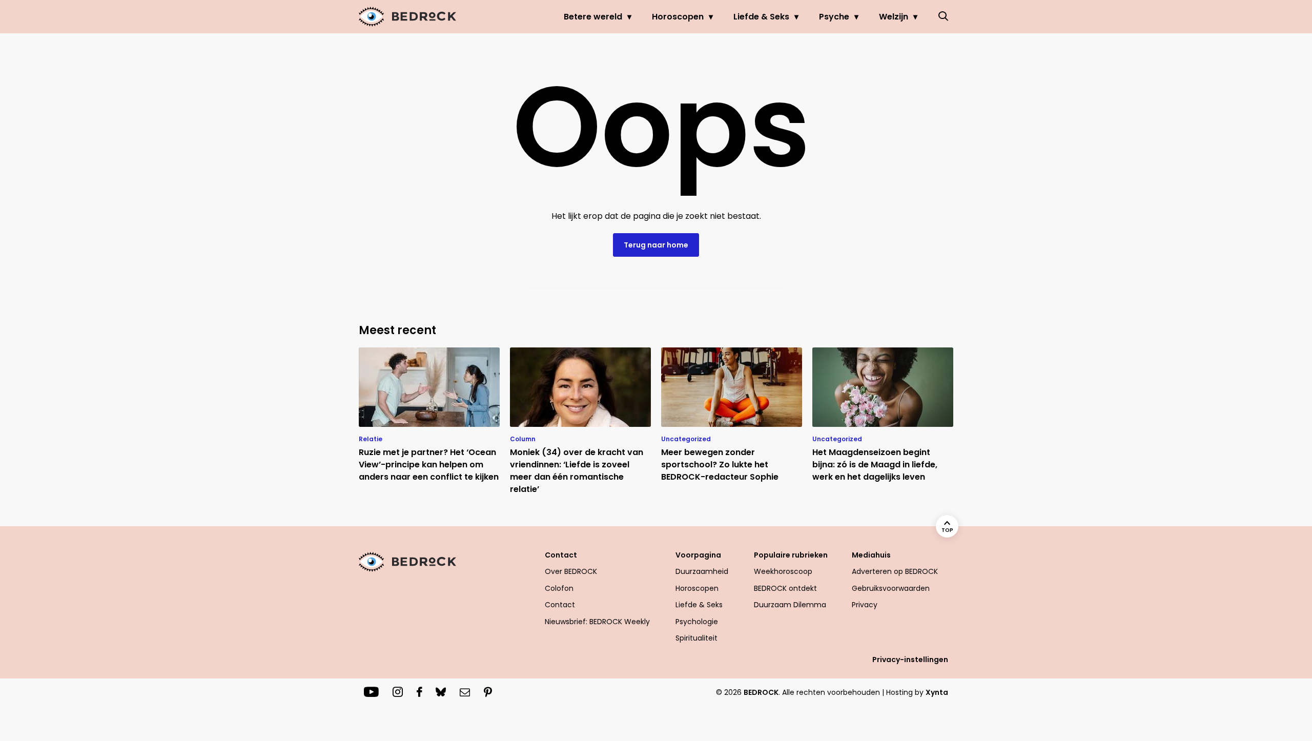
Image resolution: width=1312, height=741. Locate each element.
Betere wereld (593, 17)
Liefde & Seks (761, 17)
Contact (560, 605)
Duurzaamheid (701, 571)
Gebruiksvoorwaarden (891, 588)
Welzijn (893, 17)
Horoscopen (678, 17)
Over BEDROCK (571, 571)
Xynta (937, 692)
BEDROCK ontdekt (785, 588)
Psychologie (696, 621)
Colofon (559, 588)
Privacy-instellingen (910, 659)
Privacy (864, 605)
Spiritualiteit (696, 638)
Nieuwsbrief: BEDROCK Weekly (597, 621)
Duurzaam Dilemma (790, 605)
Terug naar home (656, 245)
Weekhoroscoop (783, 571)
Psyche (834, 17)
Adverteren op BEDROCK (895, 571)
